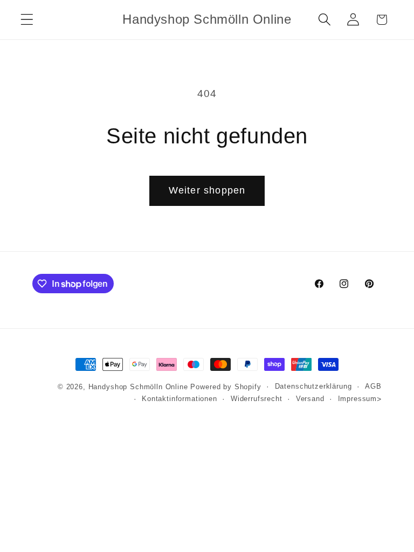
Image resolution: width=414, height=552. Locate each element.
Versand (310, 399)
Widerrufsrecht (256, 399)
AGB (373, 386)
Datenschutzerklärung (313, 386)
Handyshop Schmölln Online (138, 387)
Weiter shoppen (207, 190)
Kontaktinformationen (179, 399)
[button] (27, 19)
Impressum (357, 399)
